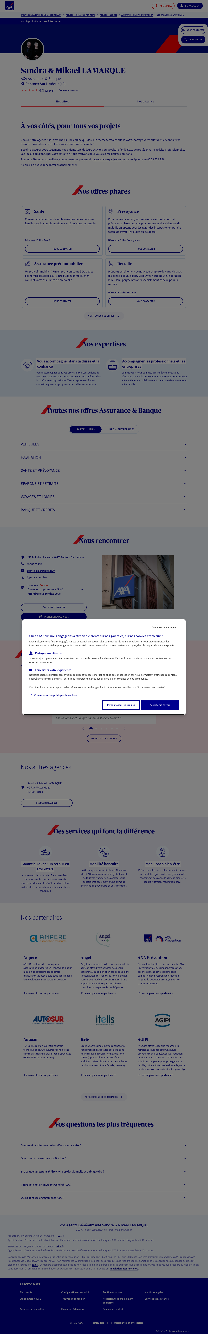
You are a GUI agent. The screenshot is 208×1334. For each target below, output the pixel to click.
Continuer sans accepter (164, 627)
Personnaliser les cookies (121, 704)
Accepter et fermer (160, 704)
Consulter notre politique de (55, 695)
